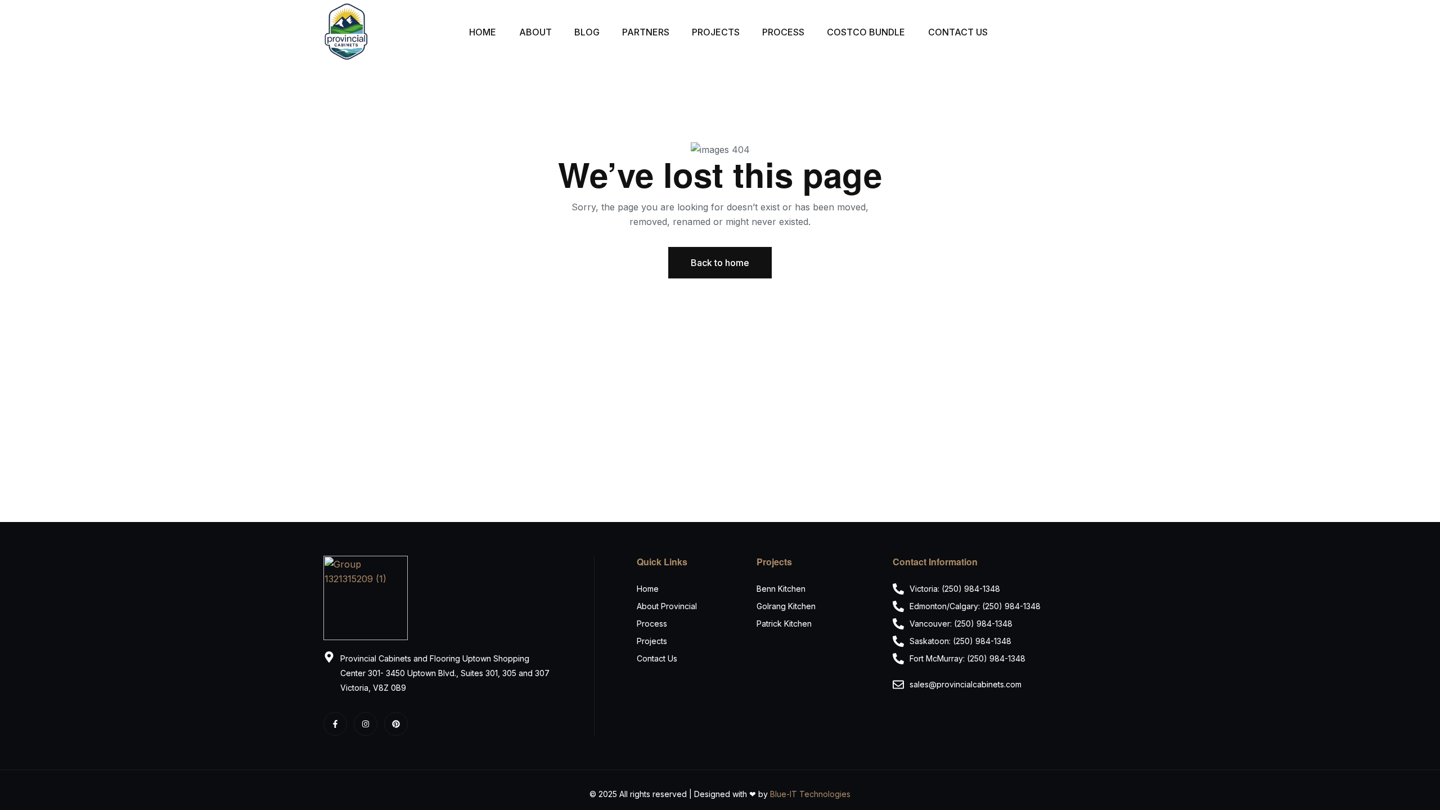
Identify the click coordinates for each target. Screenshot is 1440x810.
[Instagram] (365, 724)
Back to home (720, 262)
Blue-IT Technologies (810, 794)
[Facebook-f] (335, 724)
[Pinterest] (396, 724)
